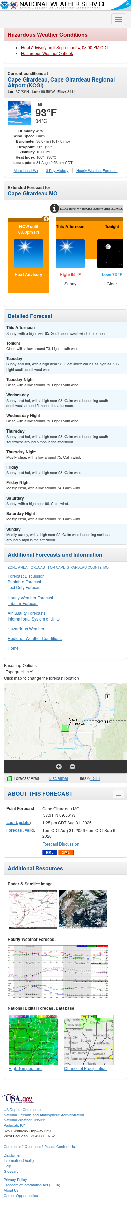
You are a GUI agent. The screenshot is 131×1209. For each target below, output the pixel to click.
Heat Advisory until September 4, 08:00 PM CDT (64, 47)
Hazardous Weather (26, 628)
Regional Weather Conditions (35, 638)
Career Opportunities (21, 1195)
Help (7, 1165)
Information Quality (19, 1160)
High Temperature (25, 1068)
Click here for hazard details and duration (92, 208)
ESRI (95, 778)
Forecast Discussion (26, 576)
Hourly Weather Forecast (30, 597)
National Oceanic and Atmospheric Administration (44, 1114)
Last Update (18, 822)
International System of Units (34, 619)
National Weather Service (24, 1119)
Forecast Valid (20, 830)
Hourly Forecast (97, 170)
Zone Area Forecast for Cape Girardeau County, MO (58, 567)
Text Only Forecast (24, 587)
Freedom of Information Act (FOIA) (32, 1184)
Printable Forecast (24, 581)
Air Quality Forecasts (26, 613)
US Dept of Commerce (22, 1109)
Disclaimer (58, 778)
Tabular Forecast (23, 603)
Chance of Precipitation (85, 1068)
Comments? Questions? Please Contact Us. (40, 1146)
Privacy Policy (15, 1179)
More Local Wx (26, 170)
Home (13, 648)
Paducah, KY (14, 1125)
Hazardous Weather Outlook (47, 53)
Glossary (11, 1171)
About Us (11, 1190)
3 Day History (57, 170)
